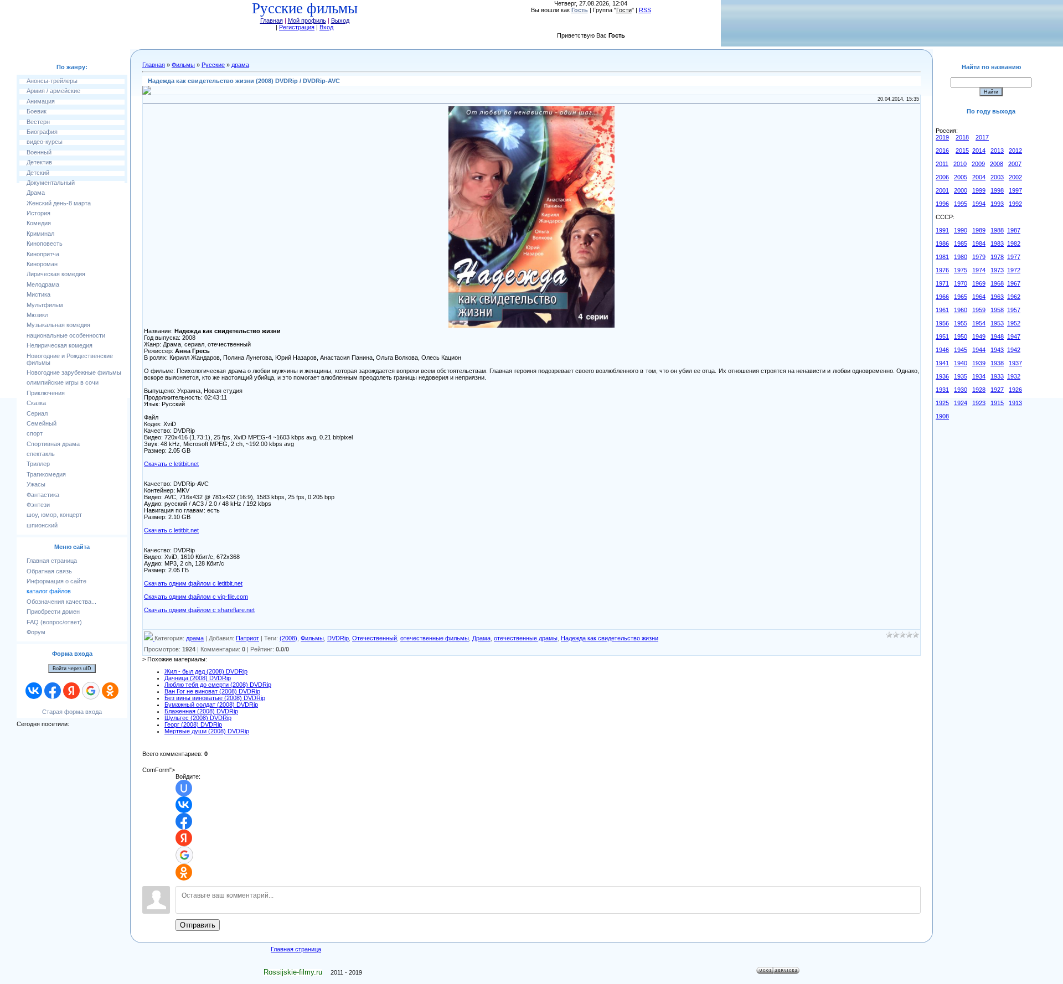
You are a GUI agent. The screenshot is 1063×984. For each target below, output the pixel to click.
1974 (978, 270)
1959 (978, 310)
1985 (960, 243)
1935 (960, 376)
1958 (997, 310)
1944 (978, 349)
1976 (942, 270)
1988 (997, 230)
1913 (1015, 403)
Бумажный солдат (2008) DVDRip (211, 704)
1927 (997, 389)
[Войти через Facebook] (52, 690)
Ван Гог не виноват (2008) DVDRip (212, 691)
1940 (960, 363)
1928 (978, 389)
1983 (997, 243)
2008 (996, 163)
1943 (997, 349)
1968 (997, 283)
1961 (942, 310)
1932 (1013, 376)
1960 (960, 310)
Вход (326, 27)
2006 (942, 177)
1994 (978, 203)
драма (240, 64)
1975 (960, 270)
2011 (942, 163)
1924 (960, 403)
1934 (978, 376)
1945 (960, 349)
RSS (645, 10)
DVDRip (338, 638)
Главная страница (296, 949)
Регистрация (296, 27)
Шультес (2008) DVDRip (197, 717)
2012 (1015, 150)
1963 (997, 296)
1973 (997, 270)
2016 (942, 150)
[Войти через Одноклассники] (110, 690)
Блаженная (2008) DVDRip (201, 711)
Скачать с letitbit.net (171, 463)
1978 (997, 256)
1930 (960, 389)
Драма (481, 638)
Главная (271, 20)
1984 (978, 243)
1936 (942, 376)
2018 (962, 137)
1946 (942, 349)
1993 (997, 203)
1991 (942, 230)
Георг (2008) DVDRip (193, 724)
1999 (978, 190)
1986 (942, 243)
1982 (1013, 243)
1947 (1013, 336)
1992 (1015, 203)
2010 (960, 163)
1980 (960, 256)
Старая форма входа (72, 711)
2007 (1014, 163)
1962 (1013, 296)
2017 (982, 137)
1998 (997, 190)
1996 (942, 203)
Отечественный (374, 638)
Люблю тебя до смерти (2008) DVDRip (217, 684)
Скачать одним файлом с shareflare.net (199, 610)
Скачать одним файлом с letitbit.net (193, 583)
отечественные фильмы (434, 638)
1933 (997, 376)
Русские (213, 64)
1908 (942, 416)
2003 (997, 177)
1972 (1013, 270)
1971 (942, 283)
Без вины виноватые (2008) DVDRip (214, 698)
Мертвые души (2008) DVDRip (206, 731)
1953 (997, 323)
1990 (960, 230)
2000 (960, 190)
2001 (942, 190)
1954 (978, 323)
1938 (997, 363)
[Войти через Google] (91, 691)
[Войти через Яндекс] (71, 690)
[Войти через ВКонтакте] (33, 690)
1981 (942, 256)
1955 (960, 323)
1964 (978, 296)
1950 (960, 336)
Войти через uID (72, 668)
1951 (942, 336)
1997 (1015, 190)
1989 (978, 230)
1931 (942, 389)
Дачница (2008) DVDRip (197, 678)
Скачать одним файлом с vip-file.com (196, 596)
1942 (1013, 349)
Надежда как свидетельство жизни (609, 638)
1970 (960, 283)
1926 (1015, 389)
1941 (942, 363)
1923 (978, 403)
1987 (1013, 230)
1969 (978, 283)
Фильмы (183, 64)
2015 (962, 150)
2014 (978, 150)
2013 (997, 150)
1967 (1013, 283)
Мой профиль (307, 20)
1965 (960, 296)
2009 (978, 163)
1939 (978, 363)
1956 (942, 323)
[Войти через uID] (184, 788)
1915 (997, 403)
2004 (978, 177)
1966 (942, 296)
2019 (942, 137)
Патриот (247, 638)
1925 (942, 403)
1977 (1013, 256)
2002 (1015, 177)
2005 (960, 177)
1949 (978, 336)
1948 (997, 336)
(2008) (288, 638)
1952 (1013, 323)
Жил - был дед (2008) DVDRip (205, 671)
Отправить (197, 925)
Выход (340, 20)
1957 (1013, 310)
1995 (960, 203)
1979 (978, 256)
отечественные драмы (526, 638)
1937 (1015, 363)
